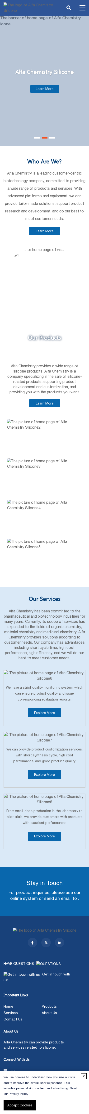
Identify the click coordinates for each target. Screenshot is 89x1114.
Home (8, 1006)
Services (11, 1013)
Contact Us (13, 1019)
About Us (49, 1013)
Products (49, 1006)
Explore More (44, 713)
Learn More (44, 89)
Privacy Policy (18, 1094)
